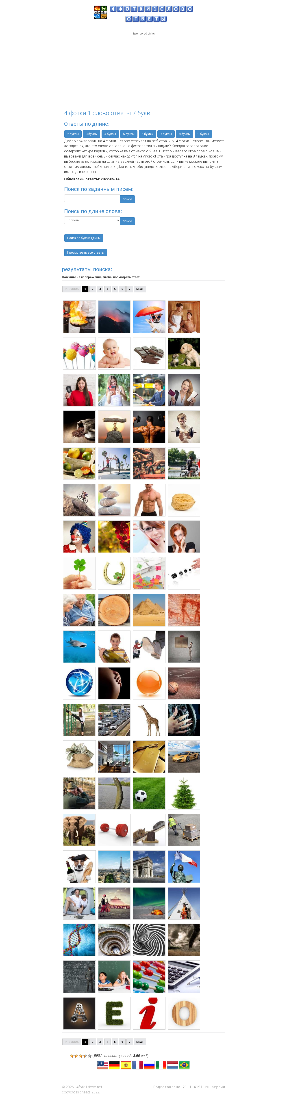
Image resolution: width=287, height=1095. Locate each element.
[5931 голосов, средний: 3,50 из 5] (72, 1056)
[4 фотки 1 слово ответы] (149, 1065)
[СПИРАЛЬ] (79, 940)
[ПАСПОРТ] (79, 390)
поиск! (127, 199)
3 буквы (91, 134)
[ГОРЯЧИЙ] (79, 316)
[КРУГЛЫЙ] (79, 683)
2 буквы (73, 134)
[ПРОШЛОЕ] (79, 610)
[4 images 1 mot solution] (137, 1065)
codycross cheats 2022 (81, 1092)
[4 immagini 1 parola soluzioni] (161, 1065)
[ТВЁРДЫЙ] (79, 500)
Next (140, 289)
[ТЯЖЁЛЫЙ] (79, 830)
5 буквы (129, 134)
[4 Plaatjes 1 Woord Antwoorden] (172, 1065)
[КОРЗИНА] (79, 463)
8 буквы (184, 134)
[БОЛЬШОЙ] (79, 647)
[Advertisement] (143, 69)
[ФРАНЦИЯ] (79, 866)
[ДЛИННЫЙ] (79, 720)
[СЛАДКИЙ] (79, 353)
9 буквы (203, 134)
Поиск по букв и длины (83, 238)
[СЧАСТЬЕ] (79, 573)
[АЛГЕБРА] (79, 976)
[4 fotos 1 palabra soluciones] (126, 1065)
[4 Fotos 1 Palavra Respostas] (184, 1065)
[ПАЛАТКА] (79, 903)
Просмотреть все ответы (85, 252)
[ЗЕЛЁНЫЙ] (79, 793)
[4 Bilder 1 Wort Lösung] (114, 1065)
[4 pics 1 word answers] (102, 1065)
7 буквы (166, 134)
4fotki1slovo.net (89, 1087)
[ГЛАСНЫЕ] (79, 1013)
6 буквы (147, 134)
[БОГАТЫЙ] (79, 756)
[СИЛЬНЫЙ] (79, 426)
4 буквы (110, 134)
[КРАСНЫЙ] (79, 537)
